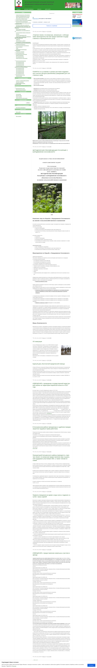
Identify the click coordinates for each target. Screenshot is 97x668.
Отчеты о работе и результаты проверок (23, 20)
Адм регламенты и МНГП (20, 40)
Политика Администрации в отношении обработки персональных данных (23, 67)
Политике (14, 666)
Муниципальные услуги (20, 88)
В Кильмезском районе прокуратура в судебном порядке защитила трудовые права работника (52, 428)
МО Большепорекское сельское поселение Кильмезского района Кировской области (39, 3)
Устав (17, 48)
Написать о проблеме (52, 25)
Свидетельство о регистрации (21, 58)
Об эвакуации (37, 341)
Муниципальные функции (21, 89)
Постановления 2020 (20, 72)
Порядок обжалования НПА (21, 35)
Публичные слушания (20, 51)
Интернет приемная (28, 9)
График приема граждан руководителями (20, 84)
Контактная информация (20, 107)
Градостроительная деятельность (22, 45)
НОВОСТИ (18, 39)
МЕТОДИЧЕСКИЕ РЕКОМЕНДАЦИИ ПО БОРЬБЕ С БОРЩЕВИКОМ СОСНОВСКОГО (50, 151)
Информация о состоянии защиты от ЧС (22, 31)
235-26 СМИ (35, 448)
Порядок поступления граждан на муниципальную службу (23, 23)
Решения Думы (19, 95)
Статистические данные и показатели (23, 32)
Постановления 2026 (20, 68)
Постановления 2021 (20, 73)
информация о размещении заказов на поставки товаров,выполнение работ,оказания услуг (23, 37)
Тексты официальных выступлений (22, 17)
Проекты (17, 34)
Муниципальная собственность (22, 21)
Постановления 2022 (20, 57)
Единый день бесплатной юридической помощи (49, 364)
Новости (39, 9)
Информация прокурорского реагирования (21, 50)
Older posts (35, 660)
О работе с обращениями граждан (22, 80)
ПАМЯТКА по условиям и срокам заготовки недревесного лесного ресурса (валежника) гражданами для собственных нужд (51, 73)
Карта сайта (47, 9)
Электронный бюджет (20, 53)
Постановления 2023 (20, 62)
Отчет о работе (19, 96)
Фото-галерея (18, 116)
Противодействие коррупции (21, 54)
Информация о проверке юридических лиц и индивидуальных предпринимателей (23, 42)
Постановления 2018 (20, 69)
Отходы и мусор (19, 76)
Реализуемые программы (21, 29)
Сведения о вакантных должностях (22, 25)
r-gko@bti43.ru (49, 413)
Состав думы (18, 94)
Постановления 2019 (20, 71)
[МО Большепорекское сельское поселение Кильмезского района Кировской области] (18, 8)
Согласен (91, 665)
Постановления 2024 (20, 63)
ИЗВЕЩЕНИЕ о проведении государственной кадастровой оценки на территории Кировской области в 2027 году (51, 385)
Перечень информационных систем (22, 16)
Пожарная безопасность (20, 44)
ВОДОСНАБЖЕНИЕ (19, 55)
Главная (18, 9)
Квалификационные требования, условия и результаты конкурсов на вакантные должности (23, 27)
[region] (48, 664)
